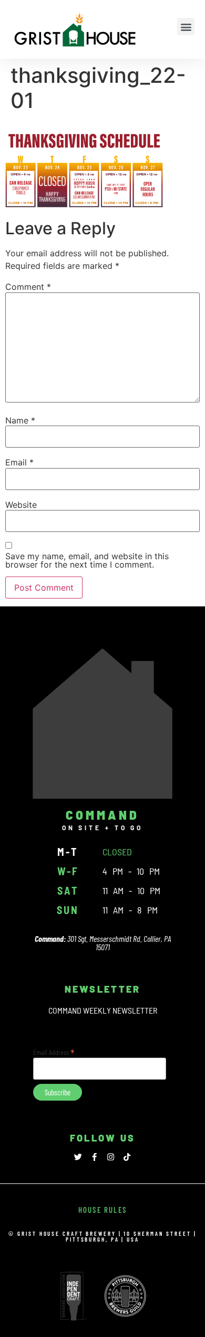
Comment (28, 286)
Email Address (54, 1051)
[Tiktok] (127, 1157)
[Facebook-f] (94, 1157)
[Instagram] (111, 1157)
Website (21, 505)
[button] (185, 26)
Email (19, 462)
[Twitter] (78, 1157)
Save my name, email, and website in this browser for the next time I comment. (87, 560)
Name (20, 420)
